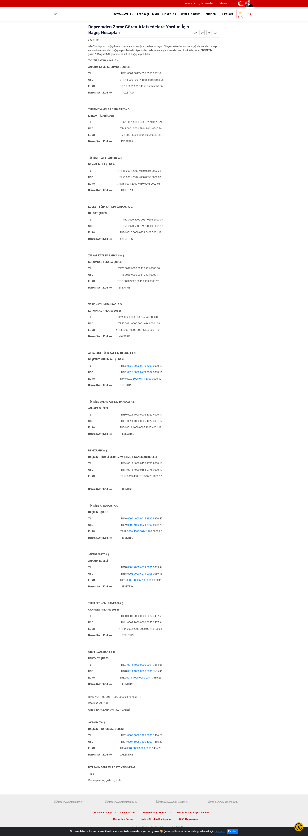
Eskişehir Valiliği (103, 812)
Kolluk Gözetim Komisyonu (156, 819)
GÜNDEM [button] (210, 14)
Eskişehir (223, 3)
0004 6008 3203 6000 (138, 748)
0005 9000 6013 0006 (139, 567)
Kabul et (232, 831)
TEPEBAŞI (143, 14)
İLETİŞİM (227, 14)
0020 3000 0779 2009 (139, 365)
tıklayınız (220, 831)
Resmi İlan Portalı (123, 819)
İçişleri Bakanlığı (205, 3)
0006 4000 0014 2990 (139, 518)
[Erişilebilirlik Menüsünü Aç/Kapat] (298, 826)
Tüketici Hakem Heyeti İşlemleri (192, 812)
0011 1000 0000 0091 (139, 664)
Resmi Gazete (127, 812)
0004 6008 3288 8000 (139, 735)
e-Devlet (188, 3)
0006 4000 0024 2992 (139, 524)
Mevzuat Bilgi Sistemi (155, 812)
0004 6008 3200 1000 (139, 741)
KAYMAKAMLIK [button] (122, 14)
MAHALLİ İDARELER (164, 14)
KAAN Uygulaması (188, 819)
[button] (208, 32)
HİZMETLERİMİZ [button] (190, 14)
